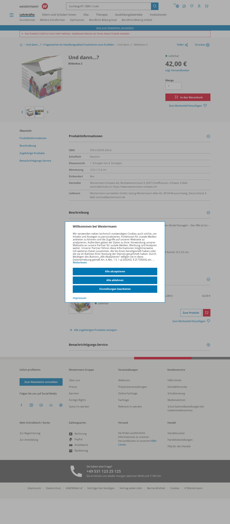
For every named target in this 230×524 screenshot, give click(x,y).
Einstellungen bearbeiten (115, 289)
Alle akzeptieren (115, 271)
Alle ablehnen (115, 280)
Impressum (79, 298)
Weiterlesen (80, 262)
